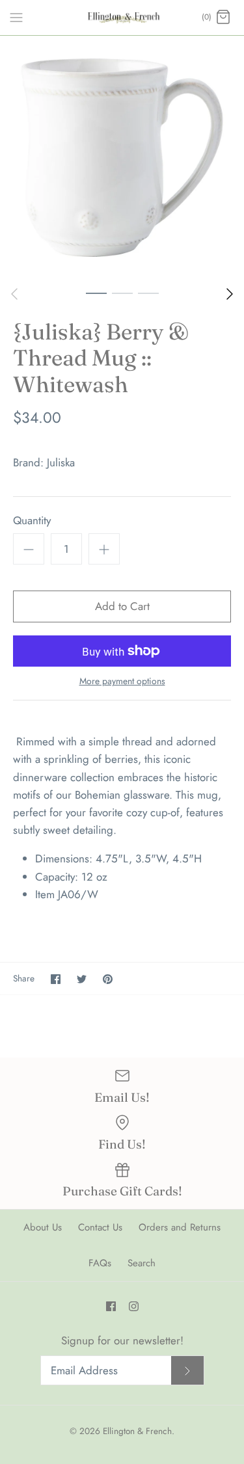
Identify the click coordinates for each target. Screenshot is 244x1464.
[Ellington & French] (122, 18)
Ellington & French (137, 1430)
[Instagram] (134, 1306)
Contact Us (100, 1227)
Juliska (61, 462)
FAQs (99, 1263)
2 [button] (122, 292)
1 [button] (96, 292)
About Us (42, 1227)
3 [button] (148, 292)
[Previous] (14, 294)
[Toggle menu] (16, 17)
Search (142, 1263)
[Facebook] (111, 1306)
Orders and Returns (180, 1227)
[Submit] (187, 1370)
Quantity (32, 520)
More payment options (122, 681)
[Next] (229, 294)
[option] (122, 158)
